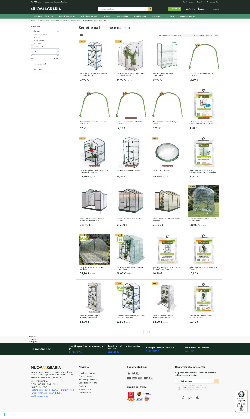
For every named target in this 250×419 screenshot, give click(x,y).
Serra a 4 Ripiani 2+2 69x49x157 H (129, 170)
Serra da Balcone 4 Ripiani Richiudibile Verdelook (90, 316)
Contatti (200, 2)
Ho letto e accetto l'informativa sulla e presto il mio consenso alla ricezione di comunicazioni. (192, 387)
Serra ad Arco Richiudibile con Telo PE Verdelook (202, 220)
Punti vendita (188, 2)
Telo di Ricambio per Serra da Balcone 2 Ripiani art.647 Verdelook (203, 123)
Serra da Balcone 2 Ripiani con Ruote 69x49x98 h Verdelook (94, 171)
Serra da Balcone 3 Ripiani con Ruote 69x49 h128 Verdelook (131, 316)
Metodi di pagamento (88, 379)
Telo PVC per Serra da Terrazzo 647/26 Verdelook (201, 316)
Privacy (185, 387)
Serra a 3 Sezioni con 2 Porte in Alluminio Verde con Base (92, 220)
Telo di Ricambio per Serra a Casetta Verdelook (203, 268)
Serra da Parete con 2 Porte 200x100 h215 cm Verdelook (131, 74)
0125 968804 (114, 352)
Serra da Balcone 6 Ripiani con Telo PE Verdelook (130, 268)
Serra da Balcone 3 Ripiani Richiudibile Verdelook (163, 316)
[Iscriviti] (216, 381)
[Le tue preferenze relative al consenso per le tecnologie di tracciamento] (125, 414)
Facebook (32, 340)
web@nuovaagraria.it (40, 396)
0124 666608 (152, 350)
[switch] (241, 409)
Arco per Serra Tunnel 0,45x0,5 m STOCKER (165, 123)
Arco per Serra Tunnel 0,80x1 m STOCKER (201, 74)
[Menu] (245, 391)
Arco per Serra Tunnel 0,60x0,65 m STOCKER (93, 123)
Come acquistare (213, 2)
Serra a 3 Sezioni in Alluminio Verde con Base (130, 220)
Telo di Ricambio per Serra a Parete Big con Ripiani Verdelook (166, 268)
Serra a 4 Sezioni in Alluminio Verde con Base (166, 220)
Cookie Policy (85, 392)
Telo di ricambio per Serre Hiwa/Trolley (163, 74)
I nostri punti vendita (87, 373)
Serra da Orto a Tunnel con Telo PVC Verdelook (94, 268)
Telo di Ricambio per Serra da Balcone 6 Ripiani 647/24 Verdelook (203, 171)
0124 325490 (75, 352)
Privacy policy (85, 389)
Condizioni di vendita (88, 383)
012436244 (190, 350)
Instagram (33, 342)
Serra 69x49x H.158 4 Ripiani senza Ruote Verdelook (93, 74)
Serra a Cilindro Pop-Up (162, 170)
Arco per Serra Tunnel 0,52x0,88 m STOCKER (130, 123)
